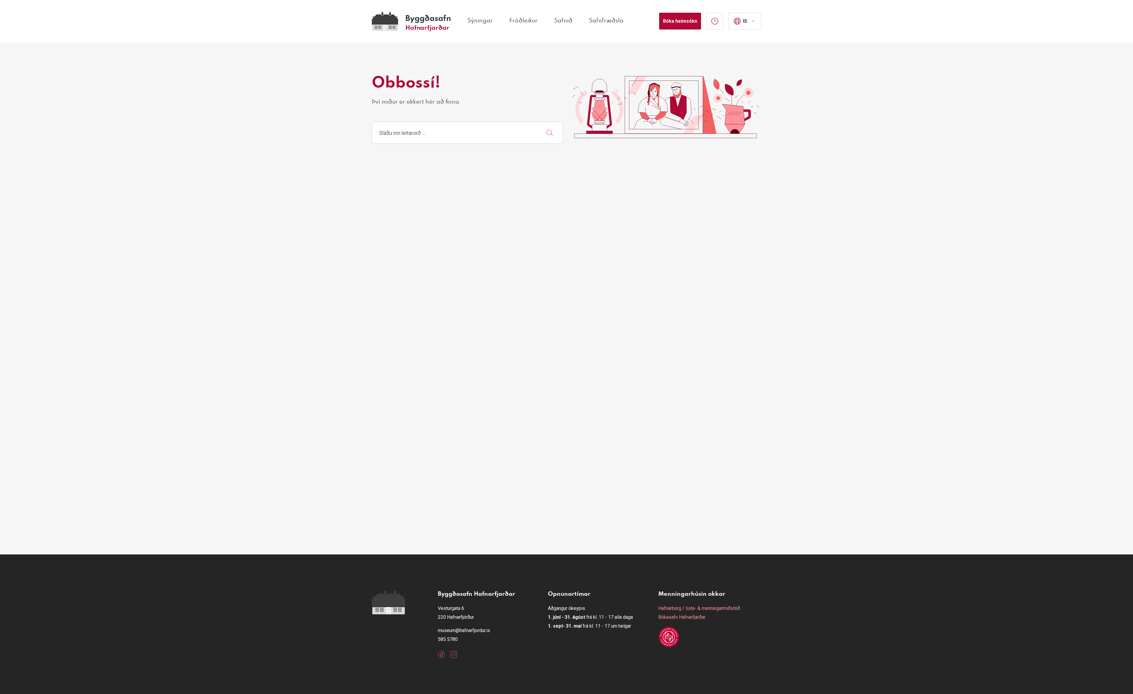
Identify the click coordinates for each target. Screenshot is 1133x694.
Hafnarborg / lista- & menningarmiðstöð (699, 608)
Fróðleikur (523, 21)
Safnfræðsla (606, 21)
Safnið (563, 21)
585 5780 (448, 639)
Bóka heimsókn (680, 21)
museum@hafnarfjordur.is (464, 630)
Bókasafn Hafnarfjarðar (681, 617)
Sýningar (480, 21)
